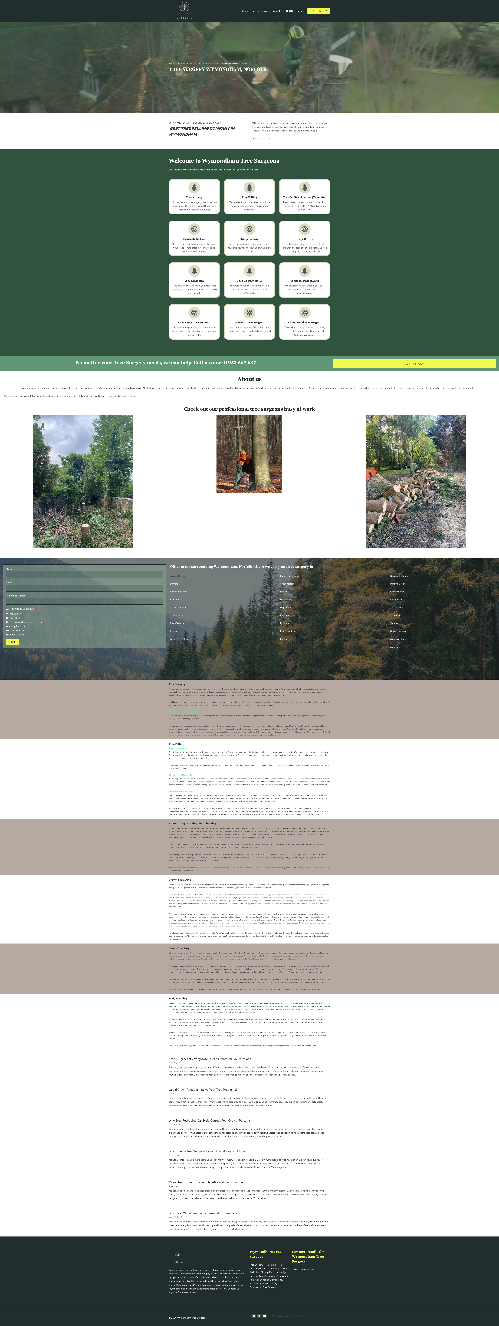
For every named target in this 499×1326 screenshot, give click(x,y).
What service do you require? (21, 608)
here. (474, 388)
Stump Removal (16, 626)
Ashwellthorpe (177, 575)
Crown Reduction (17, 630)
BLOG (289, 10)
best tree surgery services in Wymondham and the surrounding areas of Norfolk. (110, 388)
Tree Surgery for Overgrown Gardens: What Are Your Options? (210, 1059)
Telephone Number (17, 595)
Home (245, 10)
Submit (12, 642)
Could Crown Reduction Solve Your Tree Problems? (203, 1090)
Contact (300, 10)
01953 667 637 (319, 10)
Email (9, 582)
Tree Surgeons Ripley (124, 395)
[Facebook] (253, 1316)
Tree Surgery (15, 613)
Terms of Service (281, 1316)
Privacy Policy (300, 1316)
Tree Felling (14, 617)
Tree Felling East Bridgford (94, 395)
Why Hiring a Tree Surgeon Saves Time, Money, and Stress (208, 1151)
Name (9, 569)
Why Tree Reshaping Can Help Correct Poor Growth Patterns (210, 1121)
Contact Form (414, 363)
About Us (278, 10)
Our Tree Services (260, 10)
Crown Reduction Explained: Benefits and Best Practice (206, 1182)
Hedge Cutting (16, 634)
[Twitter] (259, 1316)
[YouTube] (264, 1316)
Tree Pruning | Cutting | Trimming (25, 622)
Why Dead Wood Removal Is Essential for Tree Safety (204, 1213)
